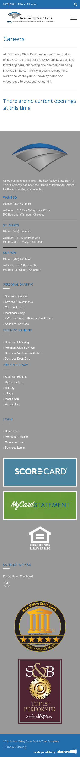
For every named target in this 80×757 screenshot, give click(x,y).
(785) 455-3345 (22, 259)
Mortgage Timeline (16, 436)
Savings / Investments (19, 302)
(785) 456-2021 (22, 204)
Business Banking (16, 377)
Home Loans (12, 431)
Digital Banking (14, 382)
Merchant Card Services (20, 347)
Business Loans (15, 447)
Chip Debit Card (14, 307)
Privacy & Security (16, 746)
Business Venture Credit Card (23, 353)
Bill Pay (10, 388)
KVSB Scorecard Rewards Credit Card (28, 318)
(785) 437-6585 (22, 231)
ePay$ (9, 393)
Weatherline (12, 404)
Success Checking (16, 296)
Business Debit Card (17, 358)
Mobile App (12, 399)
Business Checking (17, 342)
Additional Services (17, 324)
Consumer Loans (15, 442)
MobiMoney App (15, 313)
